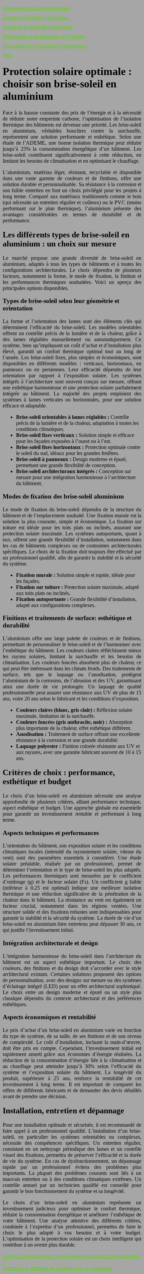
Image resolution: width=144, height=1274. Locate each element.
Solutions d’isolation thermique (35, 17)
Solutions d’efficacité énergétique (38, 27)
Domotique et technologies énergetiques (45, 46)
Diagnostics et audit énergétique (36, 8)
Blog (8, 55)
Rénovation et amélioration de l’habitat (43, 36)
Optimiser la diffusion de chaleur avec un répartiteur (57, 1268)
